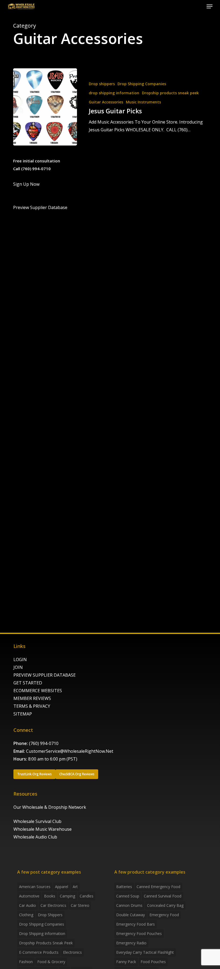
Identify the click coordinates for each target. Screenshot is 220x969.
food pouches (153, 961)
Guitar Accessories (106, 102)
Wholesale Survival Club (37, 821)
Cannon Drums (129, 905)
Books (49, 896)
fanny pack (126, 961)
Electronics (72, 952)
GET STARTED (27, 683)
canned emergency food (158, 886)
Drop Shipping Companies (142, 83)
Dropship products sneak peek (170, 92)
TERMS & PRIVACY (31, 706)
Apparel (61, 886)
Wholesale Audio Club (35, 837)
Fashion (26, 961)
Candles (86, 896)
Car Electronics (53, 905)
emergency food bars (135, 924)
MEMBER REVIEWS (32, 698)
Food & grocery (51, 961)
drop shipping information (114, 92)
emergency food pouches (139, 933)
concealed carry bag (165, 905)
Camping (67, 896)
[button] (209, 6)
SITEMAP (22, 714)
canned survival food (162, 896)
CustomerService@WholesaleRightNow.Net (69, 751)
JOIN (18, 667)
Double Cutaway (130, 914)
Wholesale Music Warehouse (42, 829)
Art (75, 886)
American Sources (34, 886)
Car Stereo (80, 905)
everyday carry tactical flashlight (145, 952)
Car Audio (27, 905)
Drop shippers (102, 83)
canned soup (127, 896)
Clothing (26, 914)
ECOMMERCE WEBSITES (37, 691)
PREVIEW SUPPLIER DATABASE (44, 675)
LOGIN (20, 659)
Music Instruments (143, 102)
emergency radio (131, 942)
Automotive (29, 896)
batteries (124, 886)
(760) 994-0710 (43, 743)
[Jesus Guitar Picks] (45, 107)
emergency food (164, 914)
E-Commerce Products (38, 952)
